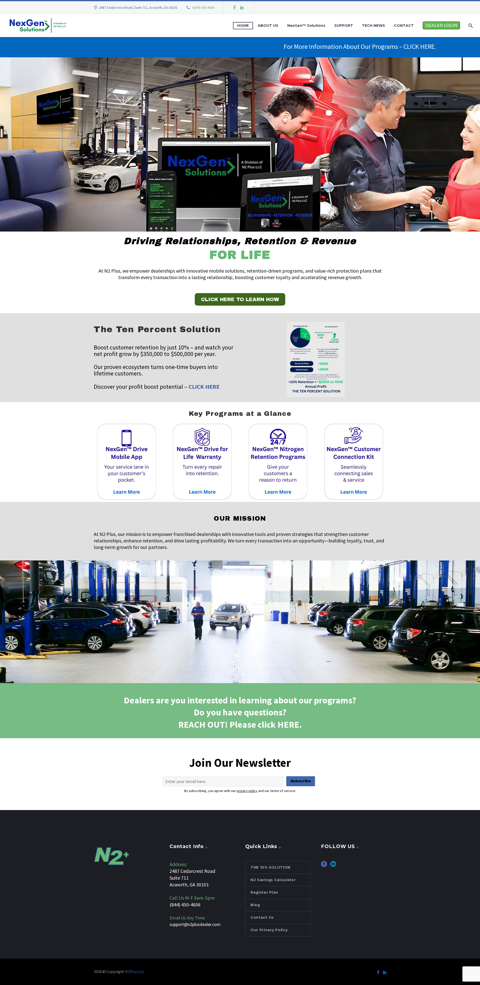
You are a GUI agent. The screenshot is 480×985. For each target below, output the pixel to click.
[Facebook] (234, 8)
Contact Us (262, 917)
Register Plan (264, 892)
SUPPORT (343, 25)
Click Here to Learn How (240, 299)
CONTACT (404, 25)
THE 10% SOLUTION (270, 867)
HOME (243, 25)
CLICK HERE (204, 386)
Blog (255, 905)
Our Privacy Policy (269, 930)
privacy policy (247, 791)
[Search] (470, 26)
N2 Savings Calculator (273, 880)
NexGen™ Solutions (306, 25)
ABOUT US (268, 25)
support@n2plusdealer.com (195, 924)
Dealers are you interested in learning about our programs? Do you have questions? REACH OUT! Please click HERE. (240, 712)
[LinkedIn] (242, 8)
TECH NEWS (373, 25)
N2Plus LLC (134, 971)
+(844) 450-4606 (203, 7)
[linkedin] (333, 865)
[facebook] (324, 865)
